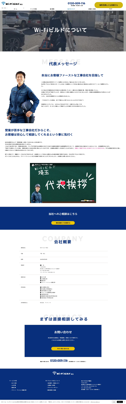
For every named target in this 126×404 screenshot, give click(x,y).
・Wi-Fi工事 (13, 383)
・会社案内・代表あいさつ (53, 383)
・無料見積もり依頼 (51, 390)
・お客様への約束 (51, 385)
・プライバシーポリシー (52, 387)
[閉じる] (124, 402)
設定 (114, 402)
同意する (120, 402)
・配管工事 (13, 387)
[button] (33, 9)
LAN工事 (14, 385)
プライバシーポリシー (95, 402)
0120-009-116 (76, 3)
